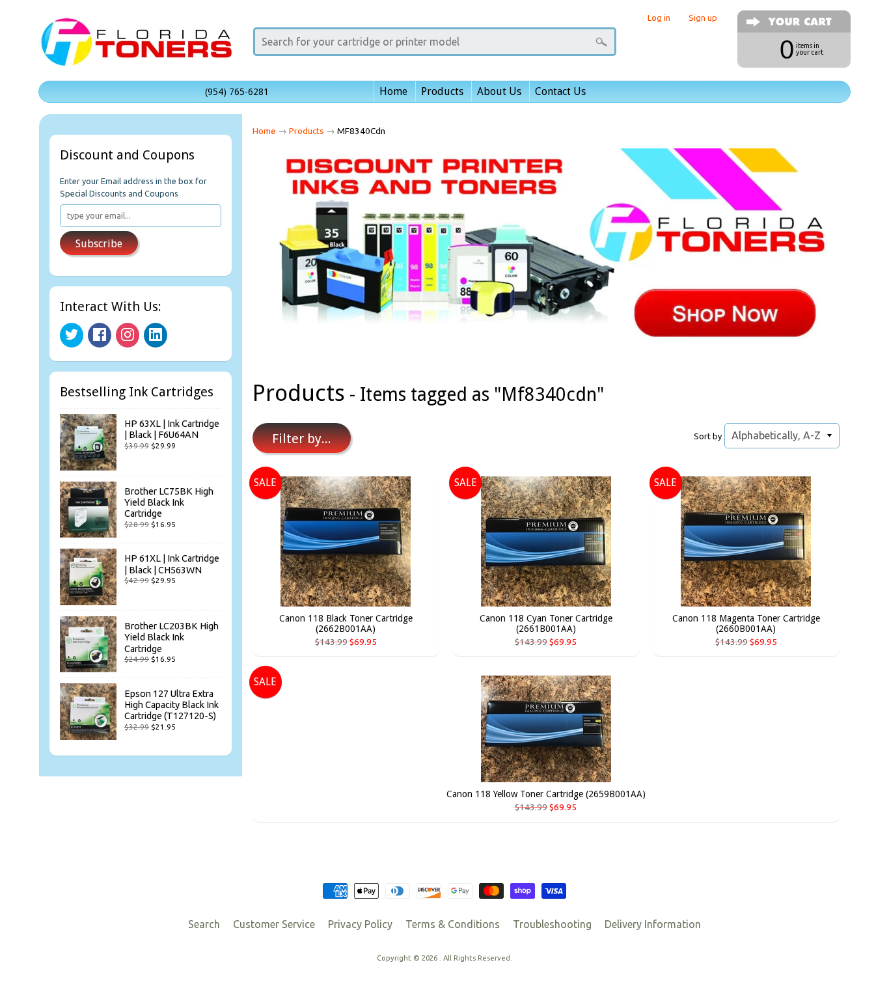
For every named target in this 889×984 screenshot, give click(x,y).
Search (204, 924)
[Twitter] (71, 335)
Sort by (708, 436)
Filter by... (301, 438)
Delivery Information (653, 924)
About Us (499, 91)
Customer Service (274, 924)
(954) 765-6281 (237, 92)
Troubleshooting (552, 924)
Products (442, 91)
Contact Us (560, 91)
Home (393, 91)
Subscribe (98, 244)
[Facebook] (99, 335)
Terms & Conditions (452, 924)
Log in (659, 18)
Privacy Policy (360, 924)
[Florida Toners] (136, 47)
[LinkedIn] (155, 335)
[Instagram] (127, 335)
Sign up (703, 18)
